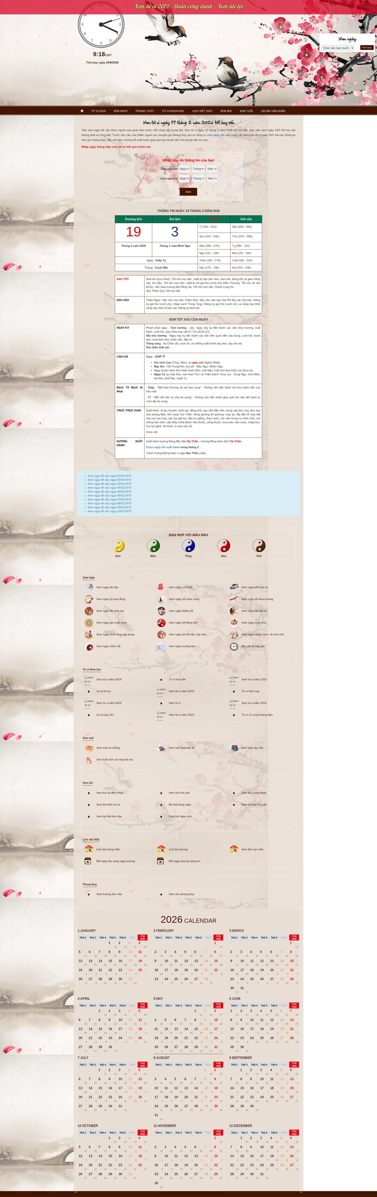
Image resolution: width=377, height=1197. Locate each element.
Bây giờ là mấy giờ (253, 646)
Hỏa (223, 556)
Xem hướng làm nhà (109, 894)
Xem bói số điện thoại (109, 792)
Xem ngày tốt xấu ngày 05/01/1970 (109, 491)
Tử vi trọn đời (177, 679)
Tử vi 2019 (98, 111)
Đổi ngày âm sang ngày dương (115, 861)
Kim (118, 556)
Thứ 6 (122, 937)
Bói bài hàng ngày (180, 804)
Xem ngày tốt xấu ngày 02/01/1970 (109, 479)
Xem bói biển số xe (108, 804)
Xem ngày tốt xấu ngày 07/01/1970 (109, 499)
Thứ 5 (112, 937)
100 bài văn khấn (273, 111)
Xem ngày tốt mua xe (255, 587)
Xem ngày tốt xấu (107, 587)
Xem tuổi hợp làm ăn (182, 747)
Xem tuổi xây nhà (252, 747)
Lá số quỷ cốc (105, 714)
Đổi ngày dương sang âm (184, 861)
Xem (188, 191)
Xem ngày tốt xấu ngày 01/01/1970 (109, 475)
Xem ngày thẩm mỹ (181, 610)
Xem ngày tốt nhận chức (184, 599)
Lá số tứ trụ (103, 691)
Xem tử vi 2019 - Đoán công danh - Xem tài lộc (188, 6)
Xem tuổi (246, 111)
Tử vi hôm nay (250, 691)
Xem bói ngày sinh (180, 816)
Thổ (259, 556)
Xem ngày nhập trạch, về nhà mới (263, 634)
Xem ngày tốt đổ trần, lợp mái (187, 634)
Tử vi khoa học (173, 111)
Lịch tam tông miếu (108, 849)
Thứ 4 (103, 937)
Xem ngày (120, 111)
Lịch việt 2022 (202, 111)
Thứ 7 (132, 937)
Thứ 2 (83, 937)
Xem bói (226, 111)
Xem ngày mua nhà (254, 622)
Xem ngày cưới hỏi (180, 587)
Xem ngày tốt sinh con (110, 610)
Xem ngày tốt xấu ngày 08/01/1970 (109, 503)
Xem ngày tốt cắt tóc (254, 610)
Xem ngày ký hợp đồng (110, 599)
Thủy (188, 556)
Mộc (153, 556)
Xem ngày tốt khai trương (257, 599)
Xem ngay (367, 47)
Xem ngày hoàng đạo (182, 646)
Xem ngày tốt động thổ (183, 622)
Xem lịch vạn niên (253, 849)
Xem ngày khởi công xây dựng (115, 634)
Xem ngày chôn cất (108, 646)
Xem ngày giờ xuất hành (111, 622)
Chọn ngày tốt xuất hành (163, 447)
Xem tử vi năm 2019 (109, 679)
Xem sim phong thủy (181, 894)
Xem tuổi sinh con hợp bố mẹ (114, 759)
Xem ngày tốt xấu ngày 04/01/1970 (109, 487)
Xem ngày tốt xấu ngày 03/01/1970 (109, 483)
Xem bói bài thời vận (109, 816)
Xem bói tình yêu (179, 792)
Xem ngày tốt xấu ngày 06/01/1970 (109, 495)
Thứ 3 (93, 937)
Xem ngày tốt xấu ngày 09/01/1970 (109, 507)
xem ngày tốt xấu (218, 135)
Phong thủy (145, 111)
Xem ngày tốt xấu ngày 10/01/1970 (109, 511)
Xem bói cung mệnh (254, 792)
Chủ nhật (142, 937)
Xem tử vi (175, 702)
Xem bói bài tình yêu (254, 804)
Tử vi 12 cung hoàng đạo (257, 714)
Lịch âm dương (178, 849)
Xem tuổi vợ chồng (108, 747)
